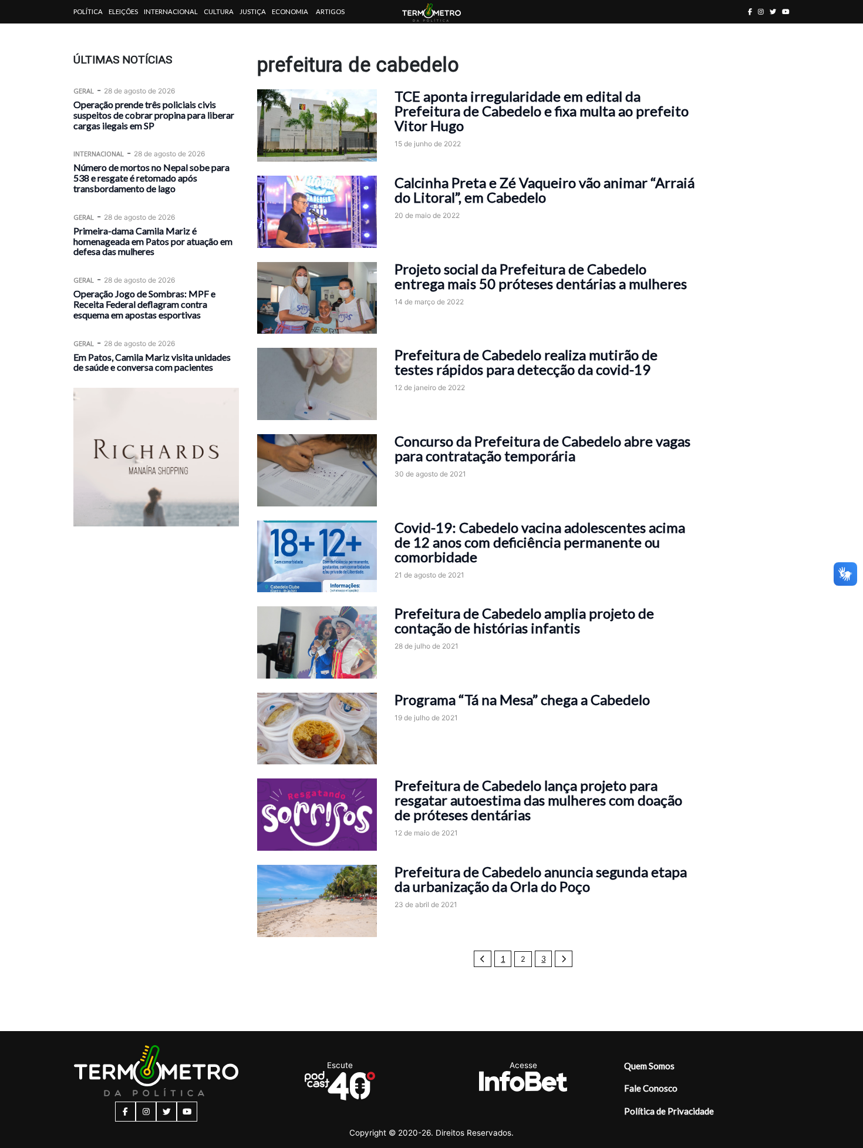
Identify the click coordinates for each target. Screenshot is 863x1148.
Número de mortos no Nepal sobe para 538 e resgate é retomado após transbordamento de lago (151, 178)
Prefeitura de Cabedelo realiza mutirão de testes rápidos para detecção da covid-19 (526, 362)
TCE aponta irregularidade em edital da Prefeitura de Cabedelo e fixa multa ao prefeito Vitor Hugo (542, 111)
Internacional (171, 11)
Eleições (123, 11)
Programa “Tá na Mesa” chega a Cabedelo (522, 699)
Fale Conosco (650, 1088)
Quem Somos (649, 1065)
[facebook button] (750, 11)
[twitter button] (773, 11)
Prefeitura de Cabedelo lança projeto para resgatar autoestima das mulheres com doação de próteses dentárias (538, 800)
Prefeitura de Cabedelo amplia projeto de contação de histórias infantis (524, 620)
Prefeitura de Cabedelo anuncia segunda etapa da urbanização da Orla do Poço (541, 879)
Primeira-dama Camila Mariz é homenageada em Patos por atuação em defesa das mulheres (152, 241)
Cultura (219, 11)
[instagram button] (761, 11)
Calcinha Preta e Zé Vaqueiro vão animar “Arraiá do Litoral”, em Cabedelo (545, 190)
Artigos (330, 11)
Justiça (253, 11)
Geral (83, 90)
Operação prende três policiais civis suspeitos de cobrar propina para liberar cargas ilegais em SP (153, 115)
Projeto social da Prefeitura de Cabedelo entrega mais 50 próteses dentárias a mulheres (541, 276)
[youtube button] (786, 11)
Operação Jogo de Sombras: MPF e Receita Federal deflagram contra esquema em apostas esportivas (144, 304)
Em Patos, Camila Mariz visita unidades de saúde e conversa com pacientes (152, 361)
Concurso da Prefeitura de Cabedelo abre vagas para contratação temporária (542, 448)
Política (88, 11)
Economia (290, 11)
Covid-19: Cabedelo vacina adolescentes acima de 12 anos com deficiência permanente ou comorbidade (540, 542)
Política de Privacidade (669, 1111)
